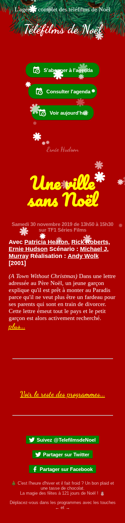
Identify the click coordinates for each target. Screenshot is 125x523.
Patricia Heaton (46, 242)
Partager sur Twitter (66, 454)
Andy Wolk (83, 256)
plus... (17, 326)
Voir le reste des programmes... (62, 394)
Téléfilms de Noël (62, 29)
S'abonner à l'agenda (68, 70)
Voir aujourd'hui (68, 113)
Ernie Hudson (28, 249)
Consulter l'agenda (68, 91)
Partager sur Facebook (66, 469)
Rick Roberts (89, 242)
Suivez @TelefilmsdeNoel (66, 440)
